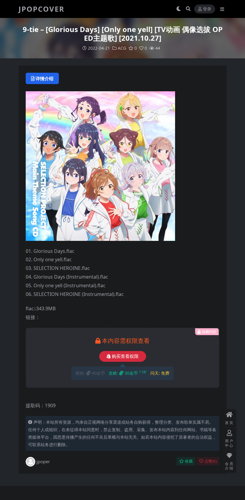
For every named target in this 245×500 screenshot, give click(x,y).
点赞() (210, 461)
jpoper (43, 461)
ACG (122, 48)
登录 (207, 9)
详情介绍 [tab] (44, 78)
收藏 (189, 461)
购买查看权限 (125, 356)
